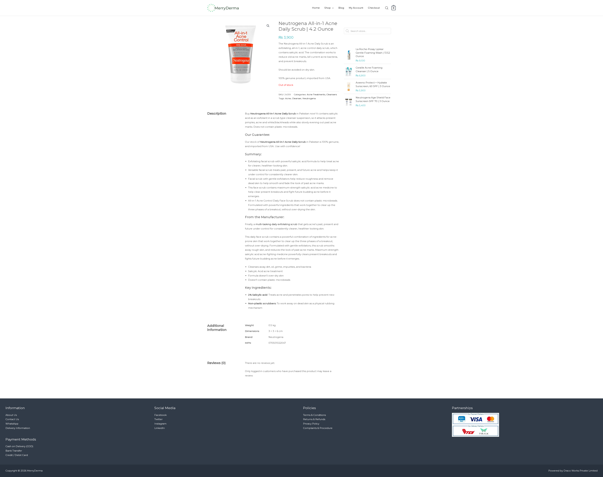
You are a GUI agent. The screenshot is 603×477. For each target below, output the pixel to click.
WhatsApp (11, 423)
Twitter (158, 419)
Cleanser (296, 98)
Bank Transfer (13, 450)
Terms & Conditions (314, 415)
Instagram (160, 423)
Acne (288, 98)
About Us (11, 415)
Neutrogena (309, 98)
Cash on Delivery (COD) (19, 446)
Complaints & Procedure (317, 428)
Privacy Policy (311, 423)
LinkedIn (159, 428)
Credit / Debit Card (16, 455)
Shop (327, 7)
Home (316, 7)
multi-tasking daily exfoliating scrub (276, 224)
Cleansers (331, 94)
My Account (356, 7)
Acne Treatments (316, 94)
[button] (268, 26)
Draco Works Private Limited (581, 470)
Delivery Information (17, 428)
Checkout (374, 7)
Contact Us (12, 419)
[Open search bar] (386, 7)
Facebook (160, 415)
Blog (341, 7)
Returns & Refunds (314, 419)
